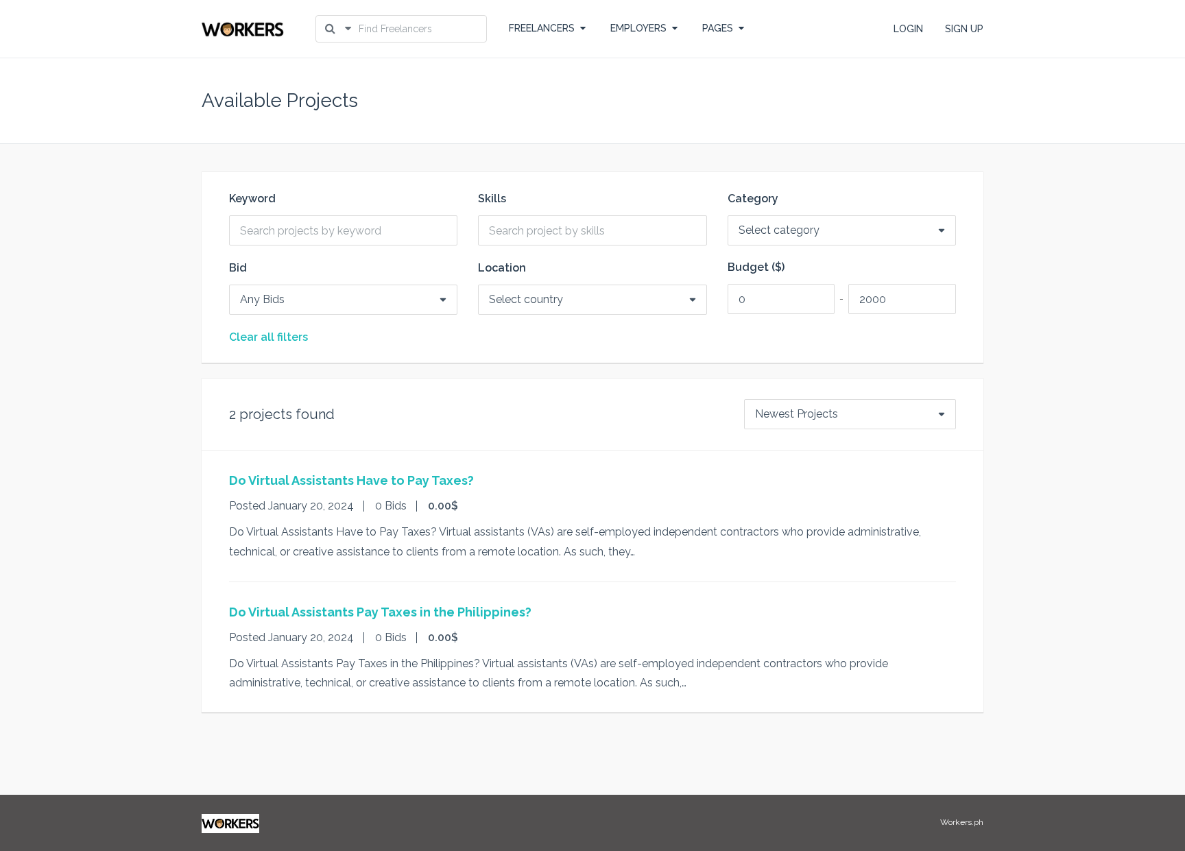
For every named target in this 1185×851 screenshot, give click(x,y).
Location (502, 268)
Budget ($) (756, 267)
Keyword (252, 198)
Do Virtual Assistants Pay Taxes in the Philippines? (380, 612)
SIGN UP (964, 29)
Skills (492, 198)
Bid (238, 268)
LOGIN (908, 29)
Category (753, 198)
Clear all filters (268, 337)
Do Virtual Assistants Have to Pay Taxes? (351, 480)
